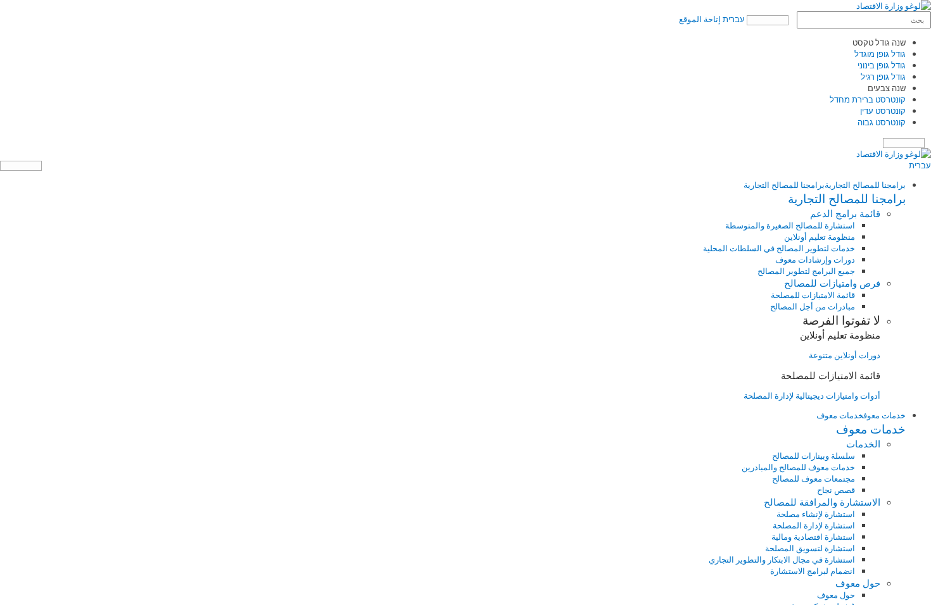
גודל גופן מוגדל (880, 53)
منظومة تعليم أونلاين (819, 236)
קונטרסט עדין (883, 110)
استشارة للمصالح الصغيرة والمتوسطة (790, 225)
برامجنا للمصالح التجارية (865, 184)
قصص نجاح (836, 490)
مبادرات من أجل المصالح (812, 306)
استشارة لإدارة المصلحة (814, 525)
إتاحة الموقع (700, 19)
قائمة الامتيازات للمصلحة (813, 295)
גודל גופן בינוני (882, 65)
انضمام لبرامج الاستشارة (812, 571)
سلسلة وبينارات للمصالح (813, 455)
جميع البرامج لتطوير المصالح (806, 271)
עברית (734, 19)
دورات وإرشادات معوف (815, 259)
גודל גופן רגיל (883, 76)
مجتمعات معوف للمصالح (813, 478)
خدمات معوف (884, 415)
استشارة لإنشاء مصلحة (815, 514)
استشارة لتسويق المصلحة (810, 548)
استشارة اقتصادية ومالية (813, 536)
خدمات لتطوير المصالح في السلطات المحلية (779, 248)
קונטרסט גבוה (882, 122)
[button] (453, 198)
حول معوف (836, 595)
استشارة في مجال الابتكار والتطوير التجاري (782, 559)
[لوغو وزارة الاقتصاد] (893, 5)
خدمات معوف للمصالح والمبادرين (798, 467)
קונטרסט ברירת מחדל (868, 99)
